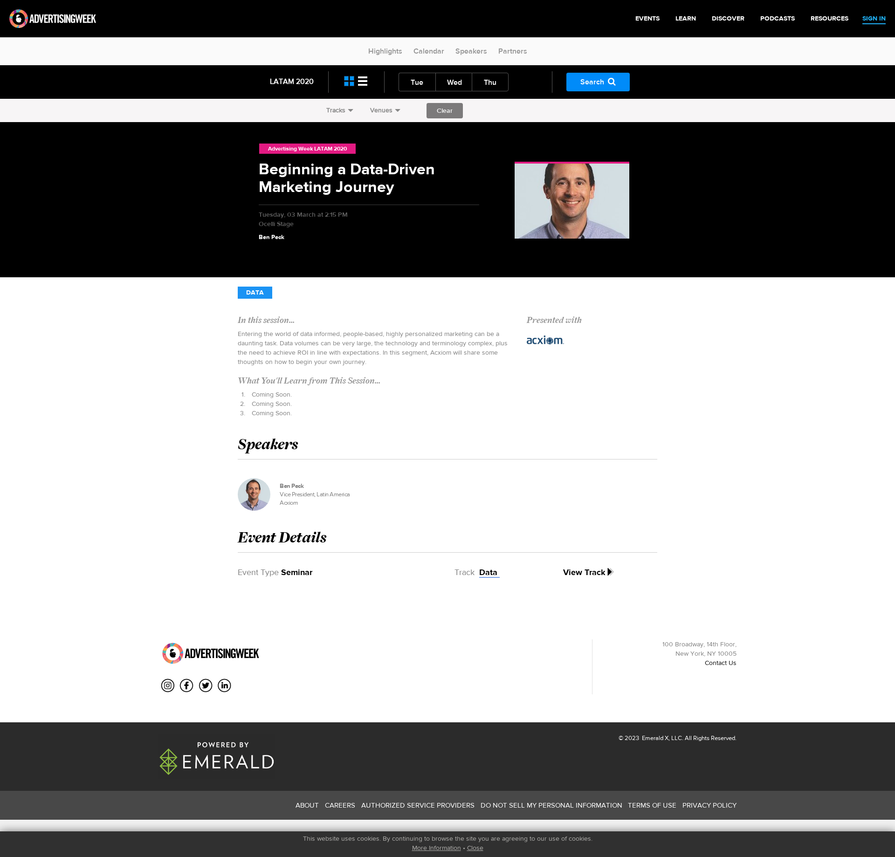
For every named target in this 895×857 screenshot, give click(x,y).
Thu (490, 82)
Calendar (428, 51)
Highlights (385, 51)
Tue (417, 82)
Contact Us (721, 662)
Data (255, 292)
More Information (436, 847)
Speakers (471, 51)
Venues (381, 110)
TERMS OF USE (652, 805)
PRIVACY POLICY (709, 805)
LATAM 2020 (292, 81)
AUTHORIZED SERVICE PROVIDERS (418, 805)
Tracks (335, 110)
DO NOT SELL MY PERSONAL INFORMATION (551, 805)
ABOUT (307, 805)
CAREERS (340, 805)
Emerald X (654, 737)
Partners (512, 51)
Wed (454, 82)
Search (592, 82)
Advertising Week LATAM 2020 (307, 148)
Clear (445, 110)
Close (475, 847)
